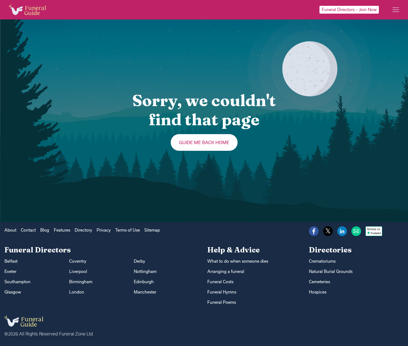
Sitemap (152, 230)
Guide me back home (204, 142)
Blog (44, 230)
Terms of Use (127, 230)
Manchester (145, 292)
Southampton (17, 281)
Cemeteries (319, 281)
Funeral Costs (220, 281)
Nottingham (145, 271)
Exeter (10, 271)
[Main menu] (395, 9)
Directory (83, 230)
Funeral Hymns (221, 292)
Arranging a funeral (225, 271)
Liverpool (78, 271)
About (10, 230)
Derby (139, 261)
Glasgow (12, 292)
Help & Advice (233, 249)
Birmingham (80, 281)
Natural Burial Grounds (330, 271)
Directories (330, 249)
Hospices (317, 292)
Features (62, 230)
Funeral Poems (221, 302)
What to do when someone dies (237, 261)
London (76, 292)
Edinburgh (144, 281)
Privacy (104, 230)
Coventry (77, 261)
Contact (28, 230)
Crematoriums (322, 261)
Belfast (10, 261)
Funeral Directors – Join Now (349, 9)
